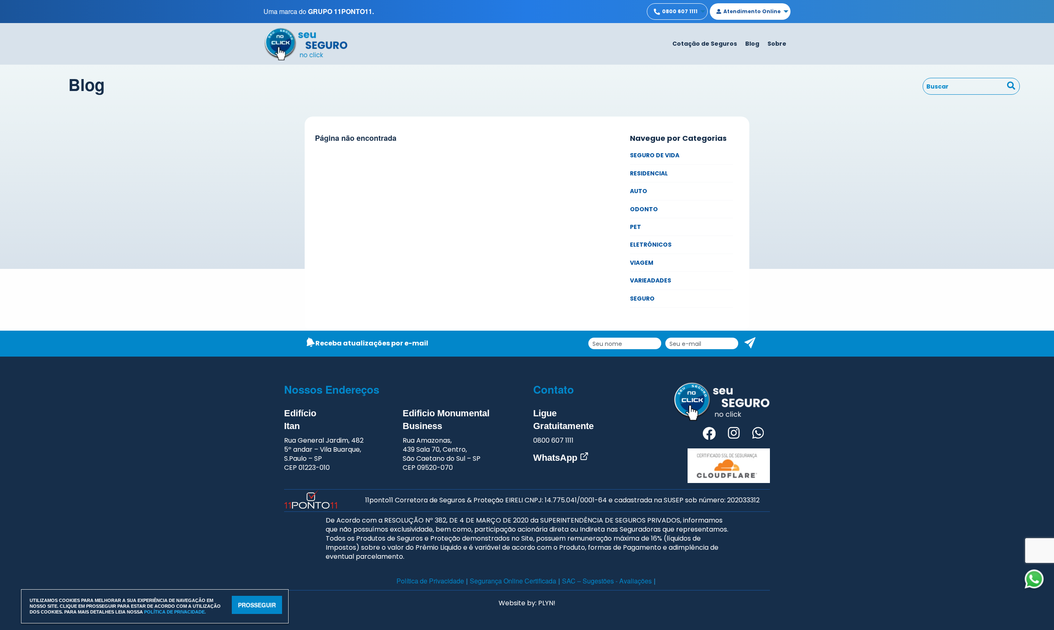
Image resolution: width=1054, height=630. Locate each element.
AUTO (638, 191)
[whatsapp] (1034, 579)
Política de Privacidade (430, 581)
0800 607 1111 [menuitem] (679, 11)
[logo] (306, 43)
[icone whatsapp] (758, 434)
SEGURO (642, 298)
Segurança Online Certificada (513, 581)
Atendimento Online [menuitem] (752, 11)
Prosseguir (257, 605)
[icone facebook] (709, 434)
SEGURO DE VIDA (654, 155)
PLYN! (546, 603)
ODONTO (644, 209)
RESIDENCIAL (649, 173)
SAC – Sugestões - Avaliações (607, 581)
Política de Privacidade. (175, 611)
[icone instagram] (733, 434)
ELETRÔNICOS (651, 244)
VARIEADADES (650, 280)
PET (635, 227)
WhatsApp (556, 458)
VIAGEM (641, 263)
